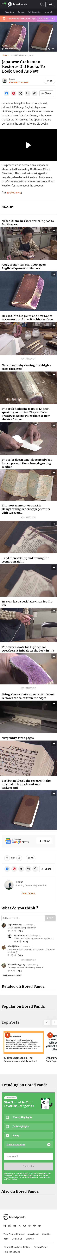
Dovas (12, 79)
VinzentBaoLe (20, 935)
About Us (46, 1234)
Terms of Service (12, 1252)
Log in (50, 4)
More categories (15, 1144)
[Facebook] (5, 1226)
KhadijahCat (13, 946)
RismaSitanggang (16, 964)
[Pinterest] (14, 1226)
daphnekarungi (15, 924)
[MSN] (34, 1226)
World (6, 55)
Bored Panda (14, 1217)
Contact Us (17, 1239)
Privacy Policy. (12, 1179)
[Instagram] (9, 1226)
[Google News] (39, 1226)
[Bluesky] (24, 1226)
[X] (19, 1226)
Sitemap (30, 1239)
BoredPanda (17, 4)
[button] (47, 1022)
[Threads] (29, 1226)
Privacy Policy (40, 1247)
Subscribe (28, 1166)
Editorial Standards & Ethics (17, 1247)
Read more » (28, 893)
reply (20, 931)
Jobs (6, 1239)
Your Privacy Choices (14, 1234)
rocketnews (14, 192)
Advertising (33, 1234)
